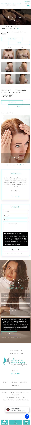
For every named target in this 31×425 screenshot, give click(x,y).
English (27, 1)
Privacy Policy (19, 241)
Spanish (27, 3)
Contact (24, 382)
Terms (21, 253)
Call (15, 423)
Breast (16, 26)
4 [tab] (17, 164)
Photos (4, 423)
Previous (12, 39)
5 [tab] (20, 164)
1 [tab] (7, 164)
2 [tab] (15, 196)
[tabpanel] (15, 139)
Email (26, 423)
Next (19, 43)
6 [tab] (23, 164)
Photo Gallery (9, 26)
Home (2, 26)
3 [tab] (14, 164)
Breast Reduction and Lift (8, 28)
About (14, 382)
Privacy (17, 253)
